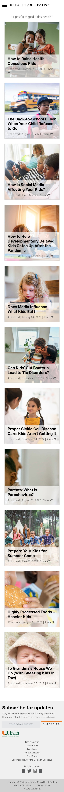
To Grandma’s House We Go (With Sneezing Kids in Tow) (31, 673)
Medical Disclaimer (22, 786)
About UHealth (32, 753)
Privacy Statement (32, 789)
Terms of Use (44, 786)
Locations (32, 749)
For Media (32, 756)
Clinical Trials (32, 746)
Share (46, 134)
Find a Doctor (32, 742)
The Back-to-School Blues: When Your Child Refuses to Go (32, 124)
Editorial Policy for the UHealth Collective (32, 760)
